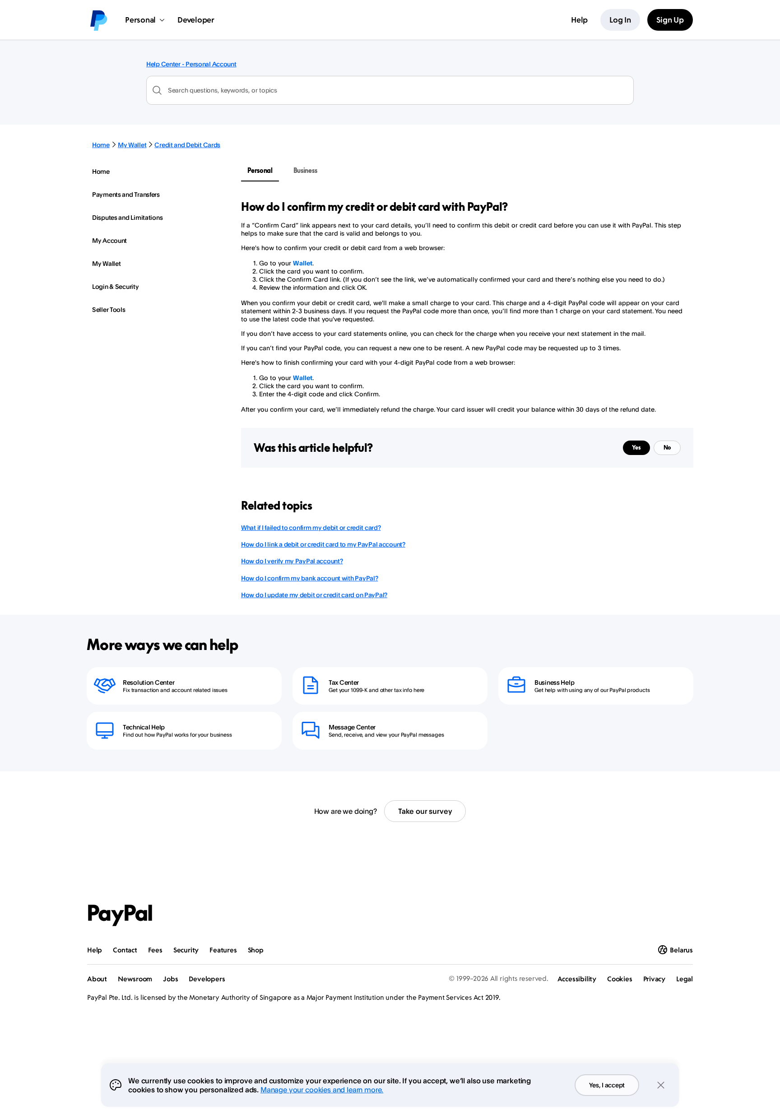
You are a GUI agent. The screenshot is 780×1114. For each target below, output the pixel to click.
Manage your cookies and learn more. (321, 1089)
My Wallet (132, 145)
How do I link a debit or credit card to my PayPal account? (323, 544)
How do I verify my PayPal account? (292, 561)
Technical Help (144, 727)
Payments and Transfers (126, 194)
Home (101, 145)
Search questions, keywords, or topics (222, 90)
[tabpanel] (461, 306)
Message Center (352, 727)
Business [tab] (305, 170)
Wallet (302, 263)
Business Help (554, 682)
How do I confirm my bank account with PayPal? (309, 578)
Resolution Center (148, 682)
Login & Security (115, 286)
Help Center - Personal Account (191, 64)
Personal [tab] (260, 170)
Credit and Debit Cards (187, 145)
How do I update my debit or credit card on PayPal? (314, 595)
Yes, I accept (607, 1085)
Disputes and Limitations (127, 217)
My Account (109, 240)
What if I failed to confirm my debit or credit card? (311, 527)
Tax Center (344, 682)
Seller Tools (108, 309)
